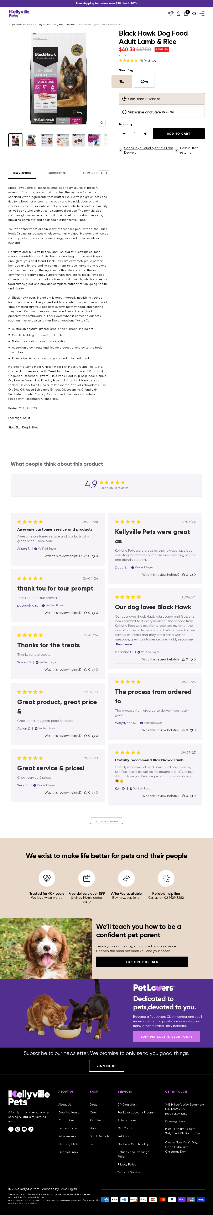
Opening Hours (68, 1112)
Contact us (66, 1120)
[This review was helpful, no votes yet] (85, 556)
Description (22, 172)
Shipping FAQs (68, 1144)
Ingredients (57, 173)
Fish (92, 1144)
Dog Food (59, 24)
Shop (29, 24)
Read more (124, 644)
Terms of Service (129, 1172)
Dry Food (71, 24)
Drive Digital (69, 1189)
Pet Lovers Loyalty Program (137, 1112)
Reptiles (95, 1120)
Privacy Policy (127, 1164)
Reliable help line (166, 893)
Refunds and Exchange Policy (133, 1154)
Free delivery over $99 (86, 893)
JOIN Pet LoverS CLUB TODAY (166, 1037)
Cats (93, 1112)
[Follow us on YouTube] (24, 1129)
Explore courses (142, 962)
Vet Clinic (124, 1136)
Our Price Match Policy (133, 1144)
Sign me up (106, 1066)
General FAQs (68, 1152)
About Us (64, 1104)
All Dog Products (43, 24)
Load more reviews (106, 821)
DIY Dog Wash (127, 1104)
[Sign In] (178, 13)
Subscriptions (127, 1120)
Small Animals (99, 1136)
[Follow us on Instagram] (17, 1129)
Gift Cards (125, 1128)
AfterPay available (126, 893)
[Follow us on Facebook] (11, 1129)
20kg (144, 81)
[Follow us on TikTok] (30, 1129)
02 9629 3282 (178, 1113)
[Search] (194, 13)
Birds (93, 1128)
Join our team (68, 1128)
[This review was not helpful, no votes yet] (93, 556)
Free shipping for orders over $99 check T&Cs (106, 3)
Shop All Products (17, 24)
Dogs (93, 1104)
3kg (121, 81)
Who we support (70, 1136)
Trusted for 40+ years (46, 893)
